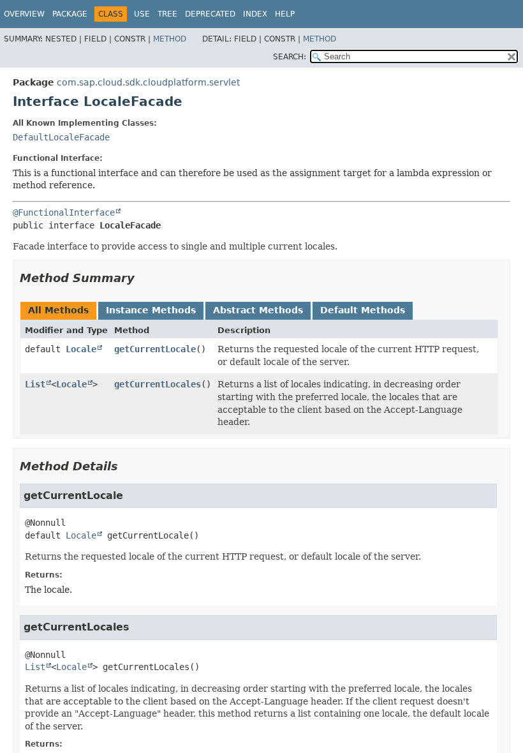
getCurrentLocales (157, 384)
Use (142, 14)
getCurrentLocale (155, 349)
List (35, 384)
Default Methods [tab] (362, 310)
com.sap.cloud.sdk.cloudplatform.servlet (148, 82)
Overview (24, 14)
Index (255, 14)
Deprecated (210, 14)
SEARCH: (289, 56)
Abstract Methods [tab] (258, 310)
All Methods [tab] (58, 310)
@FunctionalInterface (64, 212)
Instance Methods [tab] (151, 310)
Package (69, 14)
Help (285, 14)
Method (169, 38)
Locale (81, 349)
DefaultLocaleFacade (61, 137)
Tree (167, 14)
